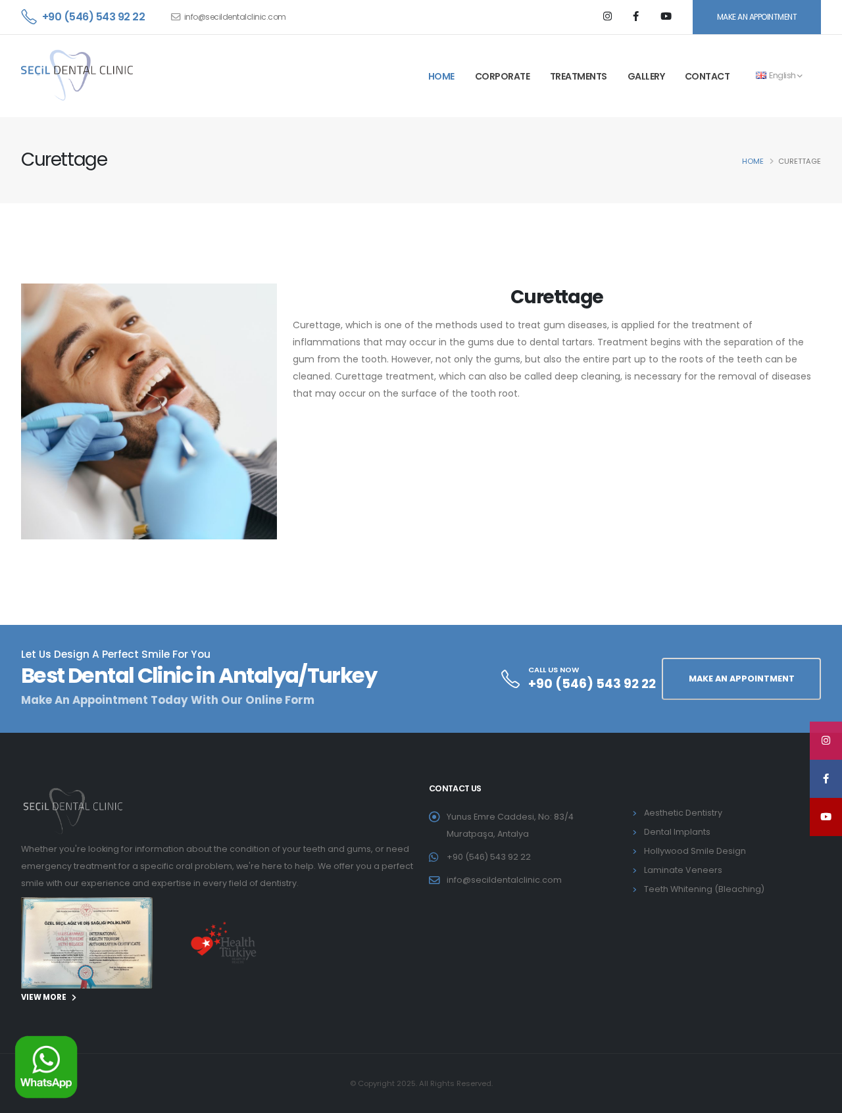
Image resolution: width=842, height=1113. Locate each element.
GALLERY (646, 76)
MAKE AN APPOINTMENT (757, 16)
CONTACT (707, 76)
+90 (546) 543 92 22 (93, 16)
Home (753, 161)
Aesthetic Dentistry (683, 812)
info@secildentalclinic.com (235, 16)
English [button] (783, 75)
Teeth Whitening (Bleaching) (704, 889)
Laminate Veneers (683, 870)
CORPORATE (502, 76)
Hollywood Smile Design (695, 850)
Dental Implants (677, 831)
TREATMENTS (578, 76)
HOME (441, 76)
